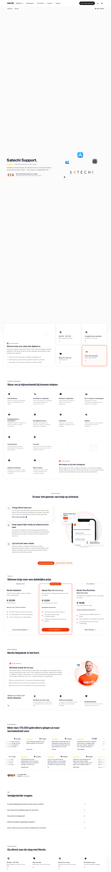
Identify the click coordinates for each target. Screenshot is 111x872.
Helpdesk (9, 8)
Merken (17, 8)
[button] (19, 3)
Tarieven (57, 3)
